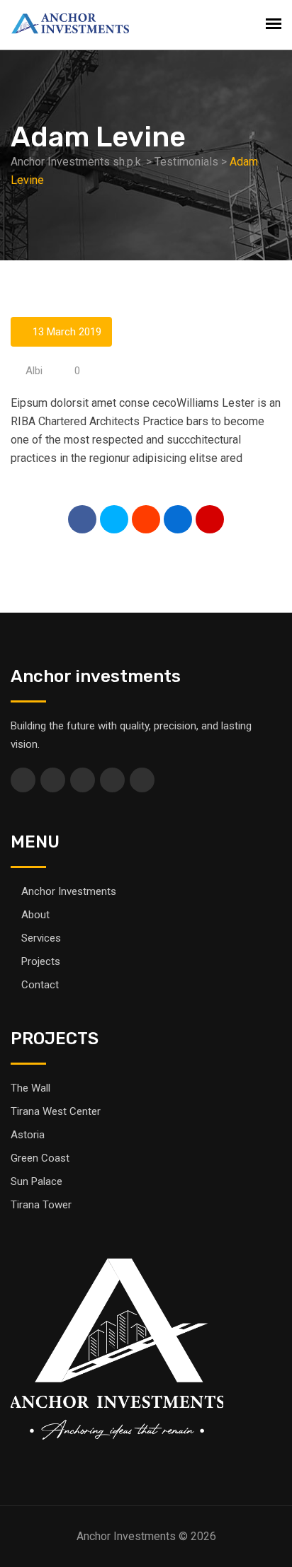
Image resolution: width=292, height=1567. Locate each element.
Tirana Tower (41, 1204)
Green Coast (40, 1158)
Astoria (28, 1134)
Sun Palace (36, 1181)
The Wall (30, 1088)
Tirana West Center (56, 1111)
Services (41, 938)
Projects (40, 961)
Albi (34, 370)
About (35, 914)
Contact (40, 984)
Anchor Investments (68, 891)
